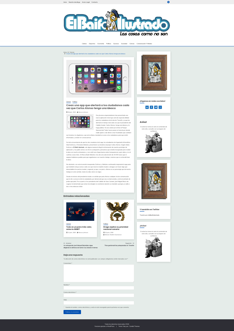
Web (65, 300)
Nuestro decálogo (74, 2)
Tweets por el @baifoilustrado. (150, 215)
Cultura (84, 44)
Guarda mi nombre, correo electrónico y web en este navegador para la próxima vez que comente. (97, 307)
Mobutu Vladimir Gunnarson (113, 235)
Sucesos (116, 44)
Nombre (67, 285)
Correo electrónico (70, 292)
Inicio (65, 2)
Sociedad (124, 44)
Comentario (68, 263)
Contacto (94, 2)
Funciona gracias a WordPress (105, 326)
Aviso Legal (86, 2)
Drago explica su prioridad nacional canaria (115, 228)
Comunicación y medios (144, 44)
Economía (101, 44)
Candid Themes (134, 326)
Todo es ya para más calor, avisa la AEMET (79, 228)
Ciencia (132, 44)
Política (108, 44)
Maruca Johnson (83, 112)
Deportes (92, 44)
